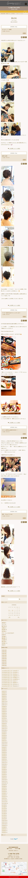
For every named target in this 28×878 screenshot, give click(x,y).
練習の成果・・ (5, 156)
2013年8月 (4, 767)
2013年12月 (4, 760)
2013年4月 (4, 772)
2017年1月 (4, 718)
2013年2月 (4, 776)
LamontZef (15, 672)
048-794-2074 (15, 7)
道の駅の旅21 (4, 653)
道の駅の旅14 (4, 665)
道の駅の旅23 (4, 650)
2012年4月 (4, 793)
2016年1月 (4, 725)
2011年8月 (4, 806)
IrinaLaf (14, 680)
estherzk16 (15, 670)
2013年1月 (4, 777)
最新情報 (3, 622)
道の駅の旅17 (4, 660)
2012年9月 (4, 784)
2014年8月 (4, 749)
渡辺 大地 (3, 641)
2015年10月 (4, 730)
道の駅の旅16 (4, 662)
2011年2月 (4, 817)
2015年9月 (4, 732)
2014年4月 (4, 754)
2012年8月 (4, 786)
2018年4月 (4, 713)
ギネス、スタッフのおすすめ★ (7, 633)
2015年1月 (4, 740)
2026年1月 (4, 699)
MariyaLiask (15, 685)
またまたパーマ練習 (6, 29)
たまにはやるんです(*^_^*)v (7, 670)
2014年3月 (4, 755)
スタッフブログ (14, 20)
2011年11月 (4, 801)
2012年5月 (4, 791)
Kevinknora (15, 674)
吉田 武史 (3, 631)
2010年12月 (4, 820)
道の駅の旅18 (4, 658)
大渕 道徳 (3, 639)
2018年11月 (4, 704)
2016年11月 (4, 721)
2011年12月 (4, 800)
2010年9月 (4, 825)
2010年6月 (4, 830)
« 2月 (9, 617)
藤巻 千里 (3, 626)
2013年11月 (4, 762)
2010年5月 (4, 832)
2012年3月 (4, 794)
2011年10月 (4, 803)
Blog (14, 18)
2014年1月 (4, 759)
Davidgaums (15, 677)
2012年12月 (4, 779)
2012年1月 (4, 798)
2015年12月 (4, 726)
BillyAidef (14, 682)
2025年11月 (4, 701)
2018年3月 (4, 715)
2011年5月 (4, 811)
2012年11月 (4, 781)
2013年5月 (4, 771)
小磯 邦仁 (3, 627)
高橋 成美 (3, 638)
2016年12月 (4, 720)
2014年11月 (4, 743)
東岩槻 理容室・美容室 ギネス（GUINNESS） (8, 13)
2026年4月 (4, 696)
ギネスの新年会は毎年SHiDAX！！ (10, 430)
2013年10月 (4, 764)
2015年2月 (4, 738)
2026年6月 (4, 692)
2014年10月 (4, 745)
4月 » (18, 617)
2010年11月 (4, 822)
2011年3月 (4, 815)
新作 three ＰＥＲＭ (7, 514)
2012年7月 (4, 788)
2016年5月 (4, 723)
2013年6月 (4, 769)
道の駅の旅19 (4, 656)
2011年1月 (4, 818)
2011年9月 (4, 805)
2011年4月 (4, 813)
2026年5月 (4, 694)
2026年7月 (4, 691)
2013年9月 (4, 766)
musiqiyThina (15, 679)
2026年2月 (4, 698)
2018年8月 (4, 706)
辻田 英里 (3, 643)
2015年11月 (4, 728)
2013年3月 (4, 774)
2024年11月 (4, 703)
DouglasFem (15, 675)
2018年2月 (4, 716)
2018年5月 (4, 711)
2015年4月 (4, 737)
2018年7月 (4, 708)
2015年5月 (4, 735)
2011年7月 (4, 808)
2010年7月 (4, 828)
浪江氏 (3, 644)
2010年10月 (4, 823)
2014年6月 (4, 750)
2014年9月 (4, 747)
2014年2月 (4, 757)
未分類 (24, 33)
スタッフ (3, 624)
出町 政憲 (3, 636)
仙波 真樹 (3, 629)
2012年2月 (4, 796)
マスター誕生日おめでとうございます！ (11, 313)
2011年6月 (4, 810)
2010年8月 (4, 827)
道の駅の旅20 (4, 655)
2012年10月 (4, 783)
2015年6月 (4, 733)
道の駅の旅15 (4, 663)
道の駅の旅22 (4, 651)
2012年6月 (4, 789)
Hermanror (15, 684)
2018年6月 (4, 709)
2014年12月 (4, 742)
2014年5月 (4, 752)
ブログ (17, 13)
